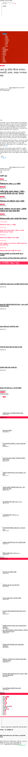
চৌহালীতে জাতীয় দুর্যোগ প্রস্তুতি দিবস (8, 367)
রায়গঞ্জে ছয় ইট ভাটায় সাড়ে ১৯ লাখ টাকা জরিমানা (10, 388)
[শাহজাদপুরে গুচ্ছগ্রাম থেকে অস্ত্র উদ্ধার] (10, 583)
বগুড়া (3, 714)
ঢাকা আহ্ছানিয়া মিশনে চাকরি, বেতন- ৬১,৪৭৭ (12, 501)
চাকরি (4, 60)
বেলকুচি (6, 42)
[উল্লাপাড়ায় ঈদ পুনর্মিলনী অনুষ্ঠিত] (10, 570)
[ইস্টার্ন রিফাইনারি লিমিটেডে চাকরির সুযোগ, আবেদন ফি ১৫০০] (10, 526)
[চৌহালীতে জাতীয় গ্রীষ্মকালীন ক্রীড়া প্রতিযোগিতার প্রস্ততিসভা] (10, 643)
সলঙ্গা (3, 712)
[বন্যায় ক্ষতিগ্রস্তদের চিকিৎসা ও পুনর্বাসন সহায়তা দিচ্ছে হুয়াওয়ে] (10, 442)
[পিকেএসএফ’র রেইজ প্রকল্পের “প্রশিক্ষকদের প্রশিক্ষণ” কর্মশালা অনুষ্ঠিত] (10, 456)
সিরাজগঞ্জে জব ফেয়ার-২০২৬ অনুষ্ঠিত (10, 184)
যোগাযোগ (2, 727)
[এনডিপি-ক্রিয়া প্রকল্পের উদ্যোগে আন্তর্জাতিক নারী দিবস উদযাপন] (12, 281)
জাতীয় (4, 48)
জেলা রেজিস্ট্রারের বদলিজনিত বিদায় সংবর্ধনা (12, 688)
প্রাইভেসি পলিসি (15, 727)
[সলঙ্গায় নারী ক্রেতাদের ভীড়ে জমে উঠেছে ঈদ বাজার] (12, 344)
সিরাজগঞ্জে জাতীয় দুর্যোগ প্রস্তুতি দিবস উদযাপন (13, 219)
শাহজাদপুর (7, 40)
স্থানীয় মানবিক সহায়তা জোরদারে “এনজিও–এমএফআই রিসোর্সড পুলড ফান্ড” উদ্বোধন (12, 192)
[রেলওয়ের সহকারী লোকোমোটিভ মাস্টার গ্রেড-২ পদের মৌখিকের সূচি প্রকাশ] (10, 485)
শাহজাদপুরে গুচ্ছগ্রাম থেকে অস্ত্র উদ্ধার (11, 585)
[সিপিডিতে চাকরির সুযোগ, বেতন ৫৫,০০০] (10, 551)
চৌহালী (6, 43)
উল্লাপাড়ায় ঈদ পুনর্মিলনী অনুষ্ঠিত (9, 572)
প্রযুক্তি (4, 707)
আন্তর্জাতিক (5, 49)
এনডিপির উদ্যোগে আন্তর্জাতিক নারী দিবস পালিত (13, 413)
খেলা (4, 56)
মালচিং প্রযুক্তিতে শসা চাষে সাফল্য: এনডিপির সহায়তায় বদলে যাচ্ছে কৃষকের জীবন (13, 210)
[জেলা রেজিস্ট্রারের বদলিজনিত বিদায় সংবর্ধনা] (10, 686)
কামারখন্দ (6, 36)
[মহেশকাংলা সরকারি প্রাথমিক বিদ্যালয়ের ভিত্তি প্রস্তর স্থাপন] (10, 609)
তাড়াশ (6, 45)
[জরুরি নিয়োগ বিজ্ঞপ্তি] (10, 429)
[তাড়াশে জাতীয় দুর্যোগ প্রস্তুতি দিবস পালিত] (12, 323)
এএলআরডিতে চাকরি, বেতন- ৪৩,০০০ (11, 514)
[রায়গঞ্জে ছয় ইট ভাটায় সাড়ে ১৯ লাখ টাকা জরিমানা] (12, 385)
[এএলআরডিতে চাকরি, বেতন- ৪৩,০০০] (10, 513)
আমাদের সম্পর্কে (8, 727)
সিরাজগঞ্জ (5, 34)
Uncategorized (6, 706)
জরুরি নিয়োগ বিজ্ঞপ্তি (7, 430)
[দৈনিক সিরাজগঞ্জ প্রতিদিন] (6, 26)
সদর (6, 35)
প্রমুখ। (6, 145)
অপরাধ (4, 53)
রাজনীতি (4, 51)
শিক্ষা (4, 58)
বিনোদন (4, 55)
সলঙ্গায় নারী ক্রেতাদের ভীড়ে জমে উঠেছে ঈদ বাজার (11, 347)
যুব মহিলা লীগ (3, 157)
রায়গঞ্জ (6, 46)
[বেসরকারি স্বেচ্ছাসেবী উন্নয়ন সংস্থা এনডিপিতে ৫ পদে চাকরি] (9, 471)
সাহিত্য (4, 702)
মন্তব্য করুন (2, 392)
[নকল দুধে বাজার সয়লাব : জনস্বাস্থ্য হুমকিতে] (10, 596)
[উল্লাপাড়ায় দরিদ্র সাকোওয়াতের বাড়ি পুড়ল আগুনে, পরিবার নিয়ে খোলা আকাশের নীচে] (10, 672)
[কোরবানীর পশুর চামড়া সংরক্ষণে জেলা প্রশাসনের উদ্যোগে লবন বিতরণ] (10, 624)
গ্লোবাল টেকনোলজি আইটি (21, 745)
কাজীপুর (6, 38)
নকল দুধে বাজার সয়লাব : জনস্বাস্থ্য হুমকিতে (12, 598)
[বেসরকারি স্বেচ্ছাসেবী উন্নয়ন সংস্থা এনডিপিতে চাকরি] (9, 541)
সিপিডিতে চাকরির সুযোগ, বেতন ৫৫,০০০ (11, 553)
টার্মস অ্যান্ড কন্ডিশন (22, 727)
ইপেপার (4, 61)
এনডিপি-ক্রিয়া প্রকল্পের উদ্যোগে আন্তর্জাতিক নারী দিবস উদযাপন (14, 284)
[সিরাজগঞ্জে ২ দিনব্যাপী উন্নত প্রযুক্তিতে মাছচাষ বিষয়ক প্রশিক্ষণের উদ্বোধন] (10, 657)
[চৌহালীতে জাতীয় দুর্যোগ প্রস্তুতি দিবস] (12, 364)
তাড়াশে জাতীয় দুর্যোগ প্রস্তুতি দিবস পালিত (9, 326)
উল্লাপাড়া (7, 39)
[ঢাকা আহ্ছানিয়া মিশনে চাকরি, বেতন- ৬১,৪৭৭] (10, 500)
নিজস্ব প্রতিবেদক (12, 87)
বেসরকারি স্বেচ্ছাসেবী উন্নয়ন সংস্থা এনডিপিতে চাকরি (14, 542)
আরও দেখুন (2, 557)
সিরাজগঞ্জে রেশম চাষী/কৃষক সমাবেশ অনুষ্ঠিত (12, 201)
